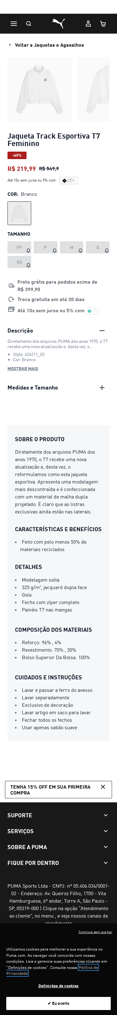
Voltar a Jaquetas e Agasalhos (49, 45)
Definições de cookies (58, 985)
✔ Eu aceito (58, 1003)
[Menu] (13, 23)
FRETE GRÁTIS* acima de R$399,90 (58, 7)
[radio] (19, 213)
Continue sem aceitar (95, 932)
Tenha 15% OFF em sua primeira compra (50, 789)
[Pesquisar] (28, 23)
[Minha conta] (88, 23)
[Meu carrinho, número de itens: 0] (103, 23)
